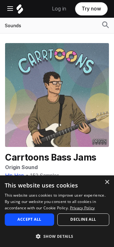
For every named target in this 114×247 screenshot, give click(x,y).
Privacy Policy (82, 208)
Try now (91, 9)
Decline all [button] (83, 219)
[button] (57, 236)
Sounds (13, 25)
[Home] (19, 10)
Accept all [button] (29, 219)
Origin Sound (21, 167)
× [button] (106, 182)
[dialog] (57, 211)
